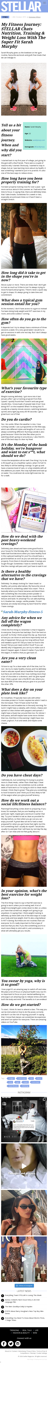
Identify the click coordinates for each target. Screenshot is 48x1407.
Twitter (11, 1344)
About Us (8, 1351)
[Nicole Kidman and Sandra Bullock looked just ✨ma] (24, 1259)
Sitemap (33, 1353)
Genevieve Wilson (35, 17)
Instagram (18, 1344)
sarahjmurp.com (39, 140)
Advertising (22, 1351)
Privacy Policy (31, 1351)
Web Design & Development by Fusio (37, 1359)
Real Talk (27, 1330)
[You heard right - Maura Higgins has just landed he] (24, 1212)
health (26, 1082)
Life (36, 1330)
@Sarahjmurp (39, 147)
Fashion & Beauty (21, 1333)
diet (31, 1078)
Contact (14, 1351)
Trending (14, 1330)
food (10, 1082)
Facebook (4, 1344)
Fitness (5, 17)
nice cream (35, 1082)
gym (18, 1082)
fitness (39, 1078)
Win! (35, 1333)
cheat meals (22, 1078)
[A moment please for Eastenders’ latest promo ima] (24, 1119)
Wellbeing (25, 1086)
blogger (11, 1078)
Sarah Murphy (13, 1086)
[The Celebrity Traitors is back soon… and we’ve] (24, 1166)
